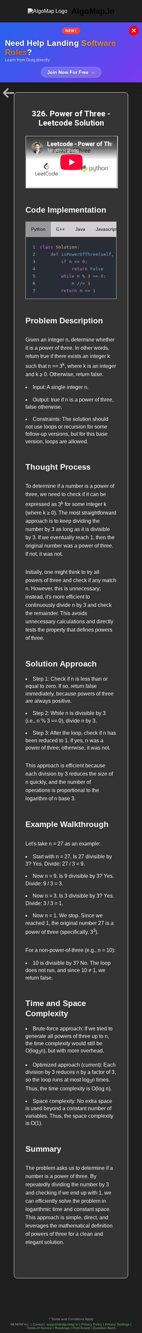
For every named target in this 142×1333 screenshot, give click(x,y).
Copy (104, 244)
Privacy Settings (117, 1324)
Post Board (81, 1328)
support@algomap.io (62, 1324)
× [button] (133, 30)
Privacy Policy (91, 1324)
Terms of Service (39, 1328)
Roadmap (62, 1328)
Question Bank (104, 1328)
